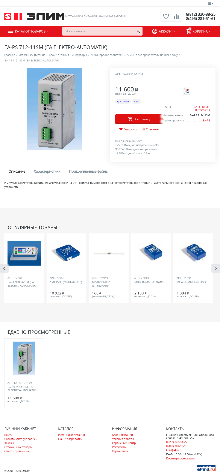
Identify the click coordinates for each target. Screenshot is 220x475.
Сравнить (152, 129)
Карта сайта (120, 451)
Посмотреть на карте (180, 458)
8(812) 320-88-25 (200, 14)
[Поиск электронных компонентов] (206, 468)
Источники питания (81, 16)
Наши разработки (112, 16)
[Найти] (138, 31)
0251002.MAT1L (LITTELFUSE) (102, 284)
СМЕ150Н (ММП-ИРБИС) (66, 282)
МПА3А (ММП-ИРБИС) (191, 282)
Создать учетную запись (20, 439)
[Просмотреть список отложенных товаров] (165, 19)
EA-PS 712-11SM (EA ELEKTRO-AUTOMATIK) (22, 388)
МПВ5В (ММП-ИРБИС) (149, 282)
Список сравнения (16, 451)
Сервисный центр (124, 443)
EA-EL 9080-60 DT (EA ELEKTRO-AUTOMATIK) (22, 284)
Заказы (9, 443)
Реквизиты (119, 447)
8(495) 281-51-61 (200, 18)
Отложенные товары (18, 447)
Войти (8, 435)
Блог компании (122, 435)
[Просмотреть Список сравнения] (176, 19)
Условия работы (123, 439)
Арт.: (118, 74)
